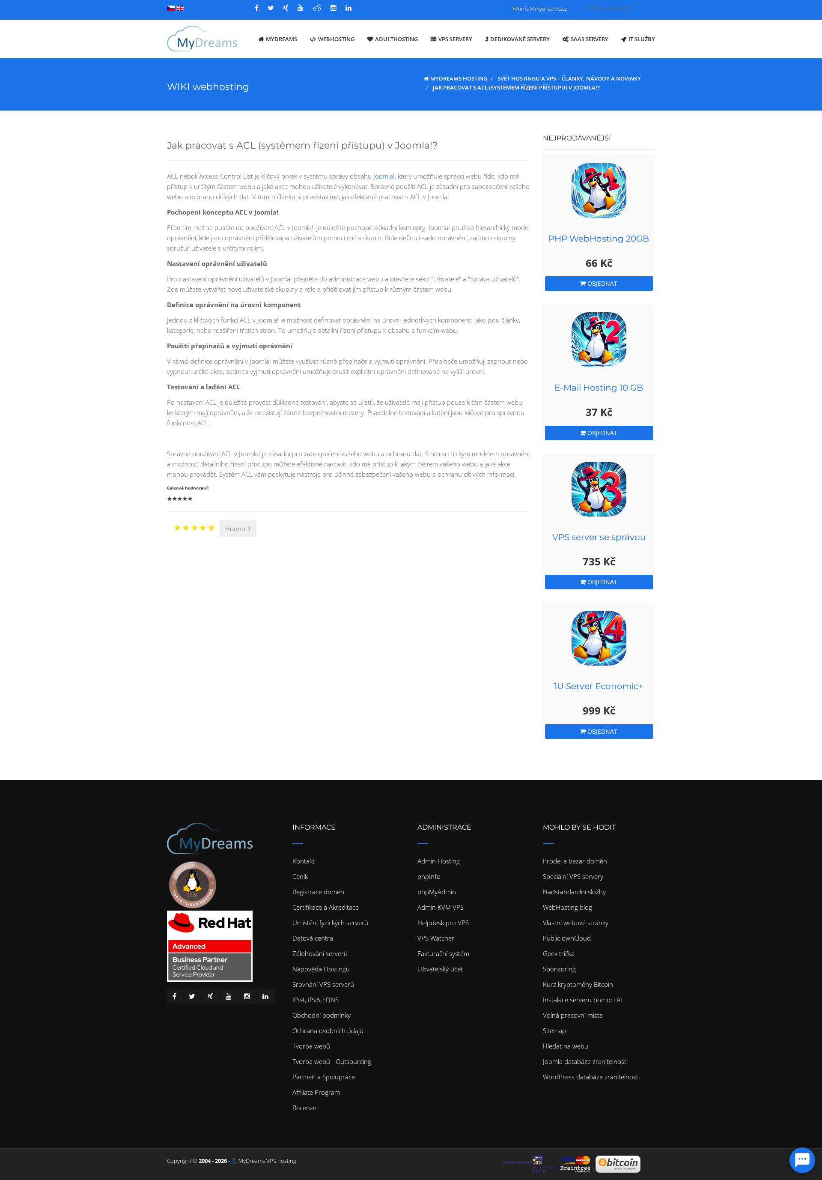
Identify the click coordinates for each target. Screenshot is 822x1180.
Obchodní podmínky (321, 1015)
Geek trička (559, 953)
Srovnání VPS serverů (323, 984)
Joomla (383, 176)
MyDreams (281, 39)
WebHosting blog (567, 907)
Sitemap (554, 1030)
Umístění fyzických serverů (330, 922)
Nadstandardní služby (574, 891)
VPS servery (455, 39)
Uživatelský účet (440, 969)
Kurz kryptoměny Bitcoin (578, 984)
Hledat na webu (565, 1046)
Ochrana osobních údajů (327, 1030)
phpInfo (429, 876)
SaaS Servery (589, 39)
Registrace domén (318, 891)
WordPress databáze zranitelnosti (591, 1076)
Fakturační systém (443, 953)
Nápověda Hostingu (321, 969)
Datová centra (312, 938)
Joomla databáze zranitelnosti (585, 1061)
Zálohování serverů (320, 953)
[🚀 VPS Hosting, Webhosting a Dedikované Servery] (202, 39)
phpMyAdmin (436, 891)
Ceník (300, 876)
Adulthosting (396, 39)
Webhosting (336, 39)
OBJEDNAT (601, 283)
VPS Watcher (435, 938)
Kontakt (303, 861)
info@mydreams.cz (543, 8)
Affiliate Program (316, 1092)
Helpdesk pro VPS (443, 922)
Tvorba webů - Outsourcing (331, 1061)
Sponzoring (559, 969)
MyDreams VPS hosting (267, 1161)
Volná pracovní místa (573, 1015)
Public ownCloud (567, 938)
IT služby (641, 39)
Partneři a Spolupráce (323, 1076)
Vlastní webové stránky (575, 922)
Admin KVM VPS (440, 907)
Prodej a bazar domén (575, 861)
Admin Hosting (438, 861)
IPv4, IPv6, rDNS (315, 999)
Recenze (304, 1107)
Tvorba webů (311, 1046)
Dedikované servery (520, 39)
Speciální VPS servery (573, 876)
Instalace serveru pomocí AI (582, 999)
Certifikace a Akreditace (325, 907)
